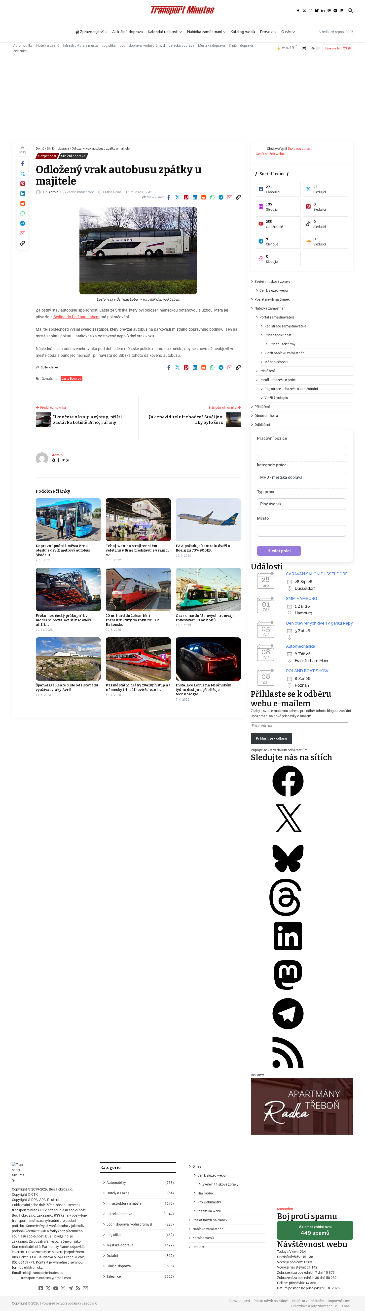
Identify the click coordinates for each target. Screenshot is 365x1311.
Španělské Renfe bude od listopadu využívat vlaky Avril (67, 687)
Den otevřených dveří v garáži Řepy (319, 623)
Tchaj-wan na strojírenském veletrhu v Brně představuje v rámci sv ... (137, 550)
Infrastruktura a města (80, 45)
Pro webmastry (209, 1202)
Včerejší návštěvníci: (293, 1267)
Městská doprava (211, 45)
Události (198, 1247)
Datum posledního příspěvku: (299, 1288)
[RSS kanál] (288, 1070)
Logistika (109, 45)
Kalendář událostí (163, 32)
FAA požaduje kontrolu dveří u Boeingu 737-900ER (203, 548)
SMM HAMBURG (301, 598)
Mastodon (285, 1209)
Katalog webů (242, 32)
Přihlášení (267, 371)
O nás (286, 32)
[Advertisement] (182, 99)
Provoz (266, 32)
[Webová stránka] (53, 461)
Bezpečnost (47, 156)
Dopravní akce (339, 1301)
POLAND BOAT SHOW (307, 671)
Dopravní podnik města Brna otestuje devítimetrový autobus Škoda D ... (63, 550)
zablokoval (315, 1232)
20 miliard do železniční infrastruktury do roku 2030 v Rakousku (132, 620)
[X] (288, 837)
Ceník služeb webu (270, 154)
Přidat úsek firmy (282, 344)
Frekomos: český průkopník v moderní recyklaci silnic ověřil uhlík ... (64, 620)
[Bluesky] (288, 876)
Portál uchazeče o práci (277, 380)
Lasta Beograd (71, 378)
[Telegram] (63, 461)
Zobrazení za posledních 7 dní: (300, 1272)
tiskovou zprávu (300, 149)
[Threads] (288, 915)
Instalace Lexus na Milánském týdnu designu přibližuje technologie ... (203, 689)
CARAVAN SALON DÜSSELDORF (317, 574)
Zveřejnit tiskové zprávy (273, 281)
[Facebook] (58, 461)
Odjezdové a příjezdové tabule (314, 1306)
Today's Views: (288, 1252)
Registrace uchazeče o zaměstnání (291, 389)
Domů (40, 148)
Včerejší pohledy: (290, 1262)
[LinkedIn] (288, 953)
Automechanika (300, 646)
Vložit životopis (276, 398)
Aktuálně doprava (127, 32)
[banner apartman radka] (302, 1106)
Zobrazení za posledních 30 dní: (301, 1278)
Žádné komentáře (80, 192)
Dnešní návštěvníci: (292, 1257)
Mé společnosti (276, 362)
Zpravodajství (239, 1301)
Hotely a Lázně (47, 45)
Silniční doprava (241, 45)
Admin (53, 192)
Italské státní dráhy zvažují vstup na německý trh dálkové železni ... (138, 687)
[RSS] (68, 461)
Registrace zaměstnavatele (285, 326)
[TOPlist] (315, 1182)
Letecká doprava (181, 45)
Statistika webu (209, 1211)
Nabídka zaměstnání (204, 32)
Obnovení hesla (266, 416)
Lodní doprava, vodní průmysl (142, 45)
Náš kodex (205, 1193)
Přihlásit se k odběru (271, 738)
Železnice (20, 51)
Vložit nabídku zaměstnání (284, 353)
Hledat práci (279, 550)
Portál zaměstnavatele (276, 317)
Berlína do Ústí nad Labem (76, 317)
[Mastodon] (288, 992)
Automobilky (23, 45)
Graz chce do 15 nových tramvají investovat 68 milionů (205, 618)
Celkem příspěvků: (291, 1283)
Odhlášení (262, 425)
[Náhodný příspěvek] (304, 48)
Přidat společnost (278, 335)
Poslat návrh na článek (272, 299)
